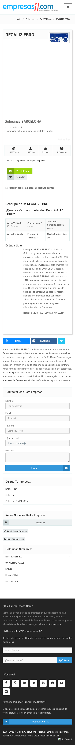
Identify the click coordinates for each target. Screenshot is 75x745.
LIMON (8, 568)
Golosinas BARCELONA (16, 501)
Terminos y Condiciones (14, 735)
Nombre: (9, 400)
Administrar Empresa (16, 531)
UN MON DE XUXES (14, 562)
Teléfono (9, 425)
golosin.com (11, 581)
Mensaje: (9, 450)
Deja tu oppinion (37, 160)
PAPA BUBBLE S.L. (13, 556)
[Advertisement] (37, 80)
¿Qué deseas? (12, 438)
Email (8, 413)
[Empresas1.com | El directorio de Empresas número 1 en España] (30, 6)
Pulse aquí (8, 372)
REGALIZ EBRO (12, 575)
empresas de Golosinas (14, 380)
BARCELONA (11, 489)
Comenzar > (55, 624)
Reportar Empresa (15, 539)
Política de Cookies (49, 735)
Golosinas (10, 495)
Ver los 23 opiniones (17, 160)
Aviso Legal (33, 735)
